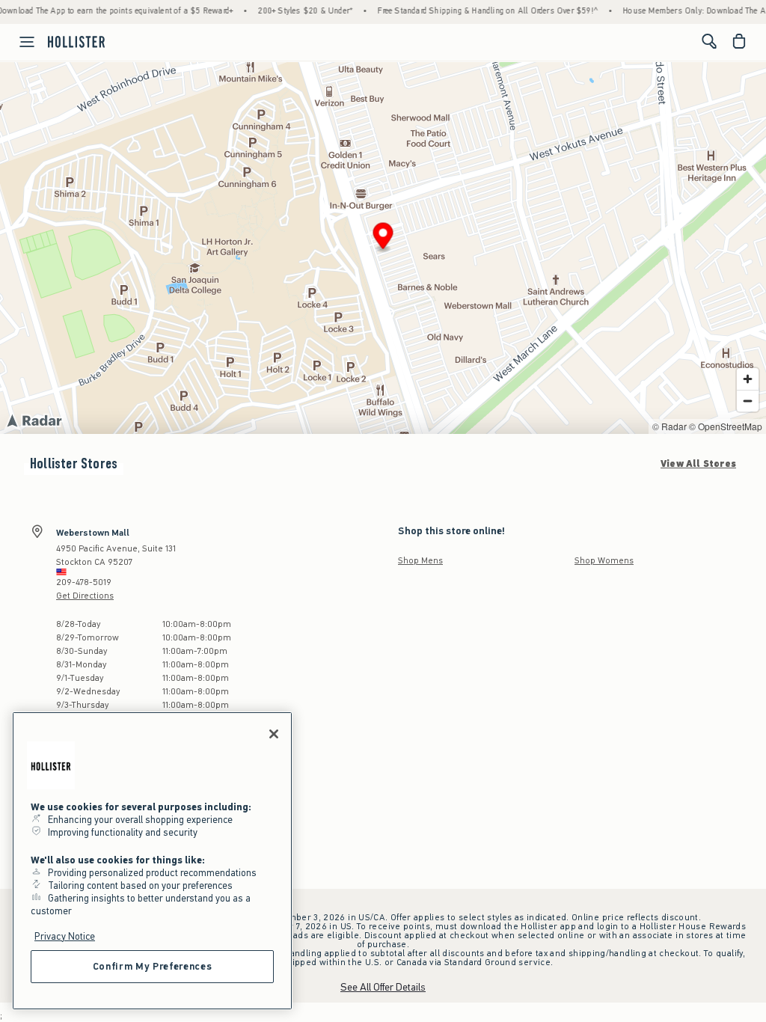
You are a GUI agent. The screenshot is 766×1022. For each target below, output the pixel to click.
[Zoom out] (748, 400)
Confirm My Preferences (152, 966)
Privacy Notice (64, 936)
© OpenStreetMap (725, 426)
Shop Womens (604, 560)
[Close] (273, 733)
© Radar (669, 426)
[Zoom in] (748, 379)
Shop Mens (420, 560)
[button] (383, 238)
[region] (152, 861)
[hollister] (76, 41)
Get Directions (85, 596)
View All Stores (698, 464)
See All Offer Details (383, 987)
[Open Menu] (19, 42)
